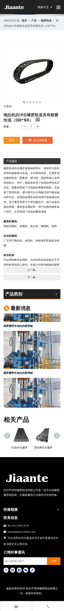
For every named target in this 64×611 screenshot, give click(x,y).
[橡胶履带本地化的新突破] (32, 319)
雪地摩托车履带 (43, 447)
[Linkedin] (12, 570)
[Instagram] (19, 570)
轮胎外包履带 (20, 447)
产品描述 (11, 161)
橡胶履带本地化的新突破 (18, 324)
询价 (12, 140)
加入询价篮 (40, 140)
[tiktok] (32, 570)
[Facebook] (6, 570)
